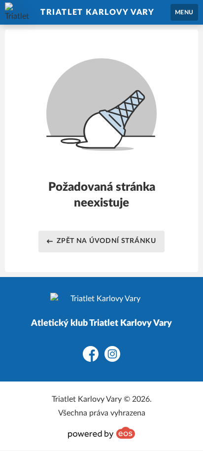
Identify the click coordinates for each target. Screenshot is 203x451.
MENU (184, 12)
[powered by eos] (101, 433)
